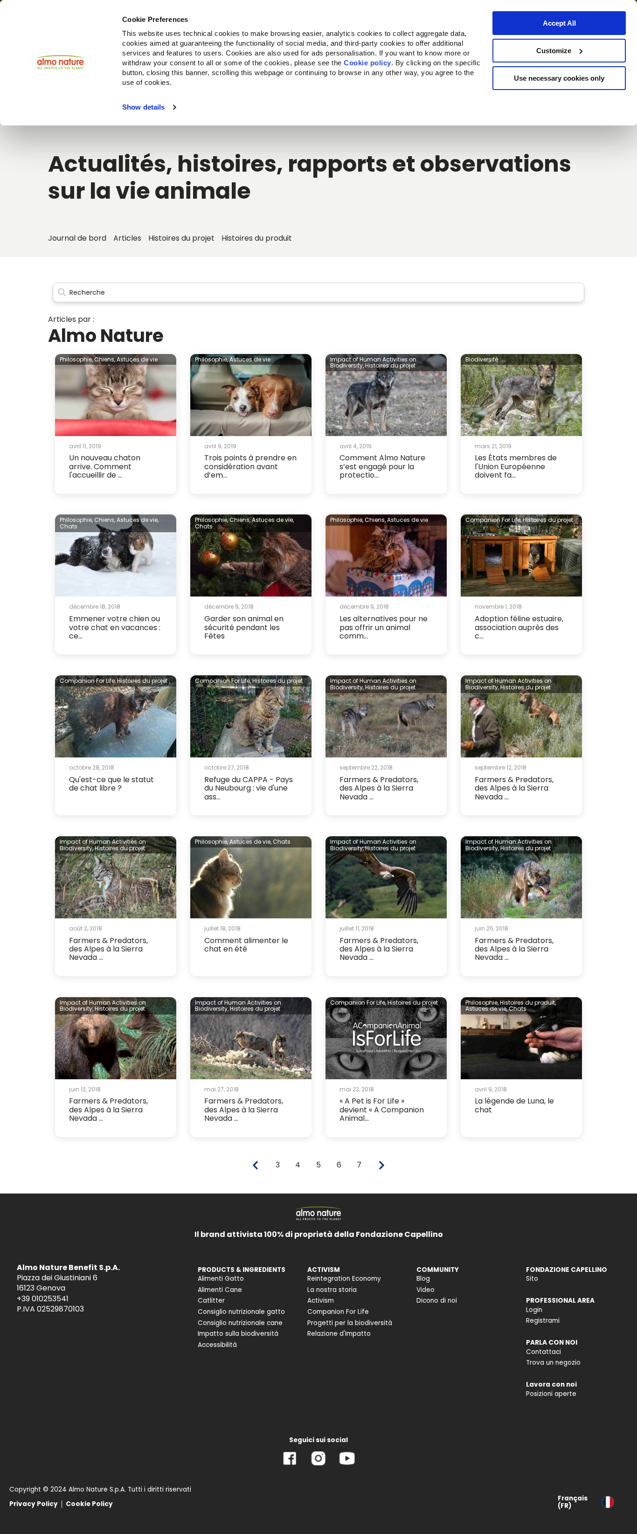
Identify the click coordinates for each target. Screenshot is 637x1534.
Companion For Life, (493, 520)
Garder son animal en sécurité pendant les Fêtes (244, 627)
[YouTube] (346, 1465)
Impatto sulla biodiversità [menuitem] (238, 1333)
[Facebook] (290, 1465)
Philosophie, (76, 359)
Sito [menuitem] (532, 1278)
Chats (68, 526)
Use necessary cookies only (559, 78)
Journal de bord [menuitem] (77, 238)
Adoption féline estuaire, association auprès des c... (519, 627)
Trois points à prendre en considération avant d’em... (250, 466)
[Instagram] (318, 1465)
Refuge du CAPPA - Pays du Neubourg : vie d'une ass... (248, 788)
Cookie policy (367, 63)
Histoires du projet (390, 365)
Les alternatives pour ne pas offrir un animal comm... (383, 627)
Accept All (559, 23)
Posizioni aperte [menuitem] (551, 1393)
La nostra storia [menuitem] (332, 1289)
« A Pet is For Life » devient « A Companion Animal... (381, 1110)
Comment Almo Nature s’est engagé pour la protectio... (382, 466)
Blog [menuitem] (423, 1278)
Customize (553, 51)
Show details (143, 107)
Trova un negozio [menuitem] (553, 1362)
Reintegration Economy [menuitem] (344, 1278)
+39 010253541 (43, 1298)
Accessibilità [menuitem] (217, 1344)
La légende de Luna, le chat (514, 1105)
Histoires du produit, (528, 1002)
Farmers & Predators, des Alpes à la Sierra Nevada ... (378, 788)
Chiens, (104, 359)
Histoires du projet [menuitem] (181, 238)
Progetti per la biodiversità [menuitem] (349, 1323)
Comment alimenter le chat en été (246, 944)
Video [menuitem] (425, 1289)
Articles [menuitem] (127, 238)
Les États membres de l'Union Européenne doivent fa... (516, 466)
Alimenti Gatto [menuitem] (221, 1278)
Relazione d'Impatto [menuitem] (339, 1333)
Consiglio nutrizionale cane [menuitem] (240, 1323)
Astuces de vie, (138, 520)
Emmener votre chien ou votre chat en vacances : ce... (114, 627)
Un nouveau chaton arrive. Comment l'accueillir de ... (104, 466)
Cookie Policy (89, 1503)
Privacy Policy (33, 1503)
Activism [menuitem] (320, 1300)
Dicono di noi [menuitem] (436, 1300)
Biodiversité (481, 359)
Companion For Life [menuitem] (338, 1311)
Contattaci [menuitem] (543, 1351)
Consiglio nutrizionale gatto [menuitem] (241, 1311)
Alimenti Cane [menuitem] (220, 1289)
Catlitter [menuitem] (211, 1300)
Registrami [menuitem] (543, 1320)
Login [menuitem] (534, 1309)
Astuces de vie (137, 359)
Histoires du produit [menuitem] (257, 238)
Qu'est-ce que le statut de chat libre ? (111, 783)
